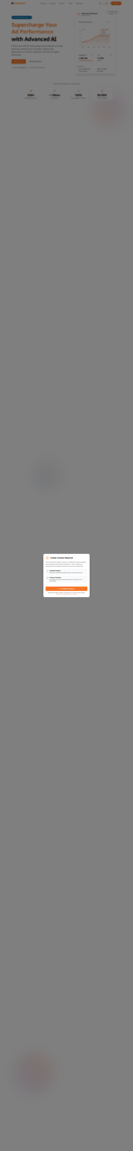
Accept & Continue (67, 589)
